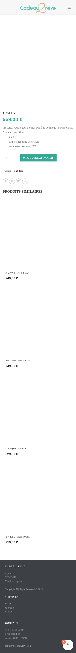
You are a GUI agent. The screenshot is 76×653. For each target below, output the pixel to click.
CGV (7, 577)
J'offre (8, 603)
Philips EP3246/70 (17, 360)
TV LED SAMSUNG (17, 536)
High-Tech (18, 171)
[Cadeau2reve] (38, 8)
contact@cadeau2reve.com (18, 646)
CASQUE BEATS (15, 448)
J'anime (8, 611)
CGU (13, 577)
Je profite (9, 607)
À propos (9, 573)
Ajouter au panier (40, 158)
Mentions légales (13, 581)
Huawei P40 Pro (17, 272)
